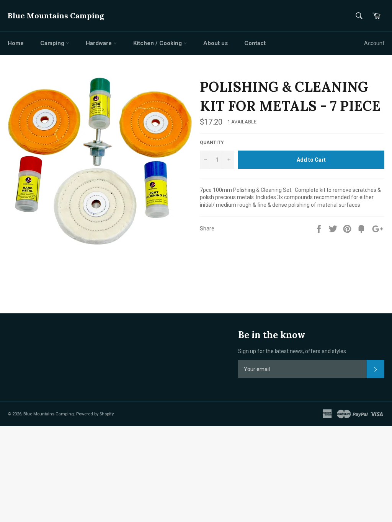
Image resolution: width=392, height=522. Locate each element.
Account (374, 43)
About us (215, 43)
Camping (53, 43)
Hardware (99, 43)
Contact (255, 43)
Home (16, 43)
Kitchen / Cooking (158, 43)
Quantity (212, 142)
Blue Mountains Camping (56, 15)
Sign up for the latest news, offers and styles (292, 351)
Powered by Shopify (95, 414)
